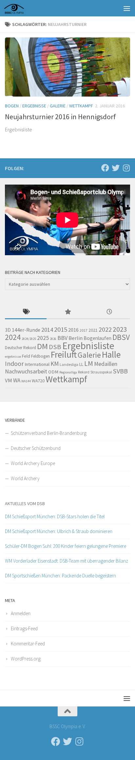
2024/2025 (29, 339)
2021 (93, 330)
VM (8, 380)
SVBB (120, 371)
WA (16, 380)
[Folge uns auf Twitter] (116, 168)
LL (81, 364)
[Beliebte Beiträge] (67, 312)
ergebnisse (13, 356)
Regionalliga (68, 372)
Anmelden (20, 613)
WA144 (26, 381)
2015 (60, 329)
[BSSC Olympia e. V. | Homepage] (22, 8)
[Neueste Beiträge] (109, 312)
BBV (62, 338)
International (37, 364)
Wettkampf (81, 106)
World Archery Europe (33, 463)
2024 (13, 337)
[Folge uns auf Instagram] (126, 168)
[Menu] (127, 8)
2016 (73, 329)
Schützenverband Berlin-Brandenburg (49, 433)
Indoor (14, 363)
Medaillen (105, 364)
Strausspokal (101, 371)
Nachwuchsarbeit (26, 371)
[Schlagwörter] (26, 312)
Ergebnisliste (88, 346)
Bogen (12, 106)
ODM (53, 372)
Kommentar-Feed (28, 643)
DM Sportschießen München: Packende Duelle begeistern (60, 575)
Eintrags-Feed (24, 628)
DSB (55, 347)
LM (88, 363)
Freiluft (64, 354)
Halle (111, 354)
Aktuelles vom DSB (25, 503)
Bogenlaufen (97, 338)
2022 (105, 329)
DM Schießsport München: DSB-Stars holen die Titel (55, 516)
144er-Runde (26, 329)
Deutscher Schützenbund (36, 448)
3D (8, 330)
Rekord (83, 371)
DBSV (121, 337)
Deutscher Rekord (20, 347)
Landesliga (69, 364)
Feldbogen (40, 356)
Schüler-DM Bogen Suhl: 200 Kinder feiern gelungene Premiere (65, 546)
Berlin (75, 338)
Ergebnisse (34, 106)
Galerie (58, 106)
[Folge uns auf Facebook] (105, 168)
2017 (83, 330)
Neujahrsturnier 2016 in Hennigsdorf (60, 116)
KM (54, 364)
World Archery (25, 478)
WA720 (38, 381)
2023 (120, 329)
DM (42, 346)
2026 (53, 339)
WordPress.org (26, 659)
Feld (26, 356)
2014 (47, 329)
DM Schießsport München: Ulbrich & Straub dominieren (58, 531)
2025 (43, 338)
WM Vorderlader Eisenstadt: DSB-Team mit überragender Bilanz (66, 561)
